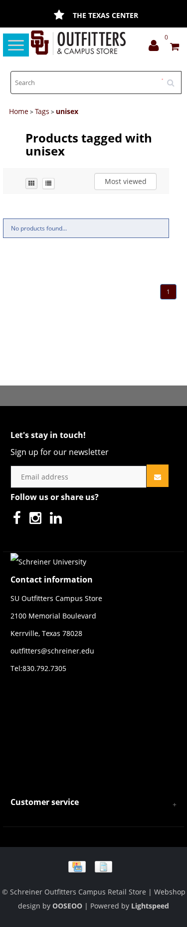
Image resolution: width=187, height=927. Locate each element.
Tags (42, 111)
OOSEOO (67, 905)
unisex (67, 111)
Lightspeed (150, 905)
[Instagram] (37, 520)
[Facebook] (19, 520)
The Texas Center (105, 15)
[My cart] (174, 48)
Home (18, 111)
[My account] (156, 48)
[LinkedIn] (58, 520)
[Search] (174, 79)
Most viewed (126, 181)
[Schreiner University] (78, 42)
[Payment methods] (93, 865)
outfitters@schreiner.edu (52, 651)
